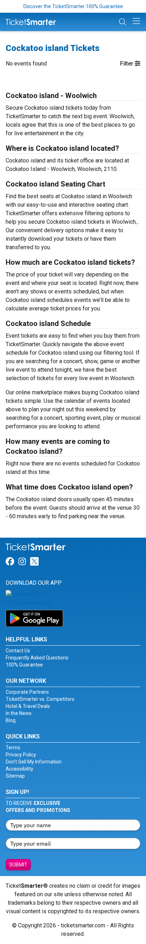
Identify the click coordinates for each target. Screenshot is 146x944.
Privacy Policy (21, 754)
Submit (18, 865)
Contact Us (18, 650)
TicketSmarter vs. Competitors (40, 699)
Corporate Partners (27, 692)
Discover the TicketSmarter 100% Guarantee (73, 6)
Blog (11, 720)
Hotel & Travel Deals (28, 706)
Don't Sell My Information (34, 762)
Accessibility (19, 769)
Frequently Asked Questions (37, 657)
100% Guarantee (24, 665)
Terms (13, 747)
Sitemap (15, 776)
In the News (19, 713)
